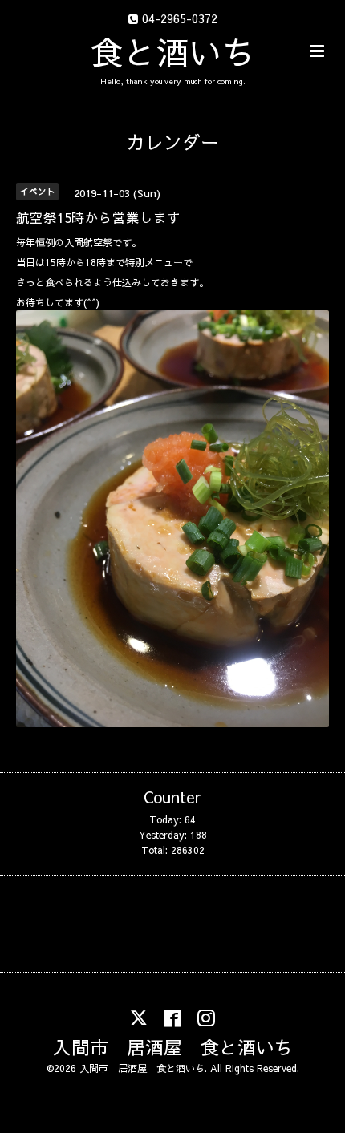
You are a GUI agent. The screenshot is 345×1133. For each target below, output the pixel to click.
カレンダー (173, 141)
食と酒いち (173, 51)
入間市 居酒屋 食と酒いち (173, 1046)
